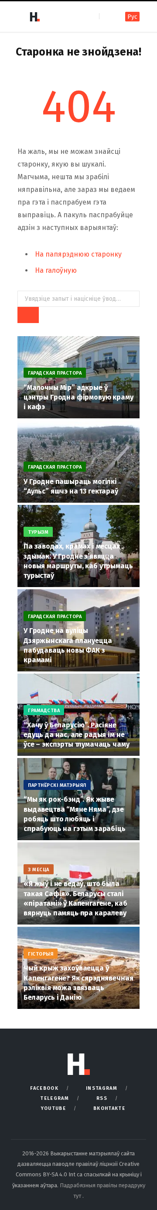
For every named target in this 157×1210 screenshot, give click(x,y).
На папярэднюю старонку (78, 254)
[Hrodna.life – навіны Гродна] (34, 16)
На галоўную (56, 270)
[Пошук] (106, 16)
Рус (132, 17)
